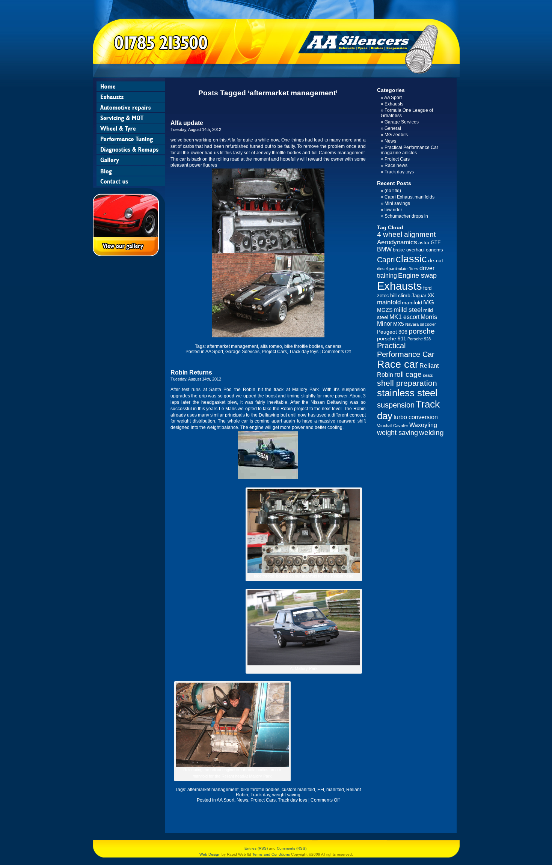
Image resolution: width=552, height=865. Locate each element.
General (393, 128)
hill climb (400, 295)
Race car (397, 364)
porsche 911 (391, 338)
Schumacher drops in (406, 216)
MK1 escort (404, 317)
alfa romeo (271, 346)
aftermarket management (232, 346)
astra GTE (429, 242)
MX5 (398, 324)
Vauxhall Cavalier (392, 425)
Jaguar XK (423, 295)
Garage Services (242, 351)
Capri (386, 260)
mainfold (389, 302)
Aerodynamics (397, 242)
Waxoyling (423, 425)
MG (428, 302)
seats (428, 375)
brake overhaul (409, 250)
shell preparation (407, 383)
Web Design (209, 854)
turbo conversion (416, 417)
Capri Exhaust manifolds (409, 197)
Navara (412, 324)
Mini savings (397, 203)
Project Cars (274, 351)
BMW (384, 249)
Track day (260, 794)
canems (333, 346)
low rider (393, 209)
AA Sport (214, 351)
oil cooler (428, 324)
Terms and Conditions (271, 854)
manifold (335, 789)
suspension (396, 405)
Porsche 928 (419, 339)
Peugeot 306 (392, 332)
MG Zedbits (396, 134)
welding (431, 432)
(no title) (393, 190)
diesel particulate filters (397, 268)
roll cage (408, 374)
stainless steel (407, 393)
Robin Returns (191, 372)
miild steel (408, 309)
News (242, 800)
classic (411, 259)
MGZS (384, 310)
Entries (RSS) (256, 848)
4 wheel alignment (406, 234)
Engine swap (417, 275)
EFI (320, 789)
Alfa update (186, 123)
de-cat (435, 260)
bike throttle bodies (303, 346)
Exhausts (394, 104)
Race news (396, 165)
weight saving (286, 794)
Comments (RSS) (291, 848)
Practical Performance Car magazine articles (409, 150)
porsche (422, 331)
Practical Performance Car (405, 349)
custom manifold (298, 789)
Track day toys (303, 351)
